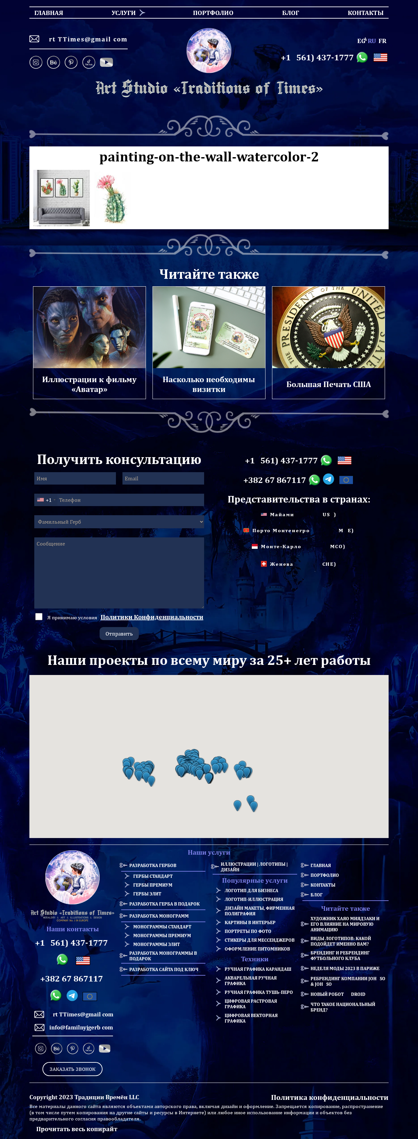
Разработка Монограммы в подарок (163, 955)
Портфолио (325, 875)
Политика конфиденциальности (330, 1097)
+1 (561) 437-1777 (317, 57)
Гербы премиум (152, 885)
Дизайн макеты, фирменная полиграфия (260, 910)
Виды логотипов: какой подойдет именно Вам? (341, 941)
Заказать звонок (72, 1069)
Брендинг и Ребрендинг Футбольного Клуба (340, 955)
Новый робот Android (338, 994)
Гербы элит (147, 893)
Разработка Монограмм (159, 916)
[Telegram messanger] (329, 480)
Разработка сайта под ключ (164, 969)
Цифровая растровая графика (251, 1003)
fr (382, 40)
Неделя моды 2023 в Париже (345, 968)
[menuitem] (121, 12)
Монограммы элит (156, 944)
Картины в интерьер (250, 922)
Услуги (124, 12)
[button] (129, 774)
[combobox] (46, 500)
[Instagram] (37, 63)
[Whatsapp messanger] (363, 57)
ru (372, 40)
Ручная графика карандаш (258, 969)
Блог (317, 894)
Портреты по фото (248, 931)
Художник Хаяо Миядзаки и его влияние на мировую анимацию (345, 924)
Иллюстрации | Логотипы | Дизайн (254, 866)
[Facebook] (106, 63)
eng (361, 40)
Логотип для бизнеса (251, 890)
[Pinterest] (71, 63)
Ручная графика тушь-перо (259, 992)
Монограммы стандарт (162, 926)
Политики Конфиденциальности (152, 617)
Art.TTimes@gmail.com (86, 39)
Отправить (119, 633)
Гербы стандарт (153, 876)
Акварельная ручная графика (251, 980)
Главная (321, 865)
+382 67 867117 (274, 480)
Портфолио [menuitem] (207, 12)
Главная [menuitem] (43, 12)
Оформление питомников (257, 949)
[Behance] (53, 63)
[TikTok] (89, 63)
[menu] (209, 13)
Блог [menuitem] (285, 12)
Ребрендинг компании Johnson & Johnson (350, 981)
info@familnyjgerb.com (81, 1027)
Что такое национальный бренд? (343, 1006)
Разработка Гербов (152, 865)
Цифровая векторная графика (251, 1018)
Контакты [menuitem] (362, 12)
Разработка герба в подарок (164, 904)
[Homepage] (209, 88)
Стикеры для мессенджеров (260, 940)
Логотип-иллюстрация (254, 899)
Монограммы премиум (162, 935)
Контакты (323, 885)
